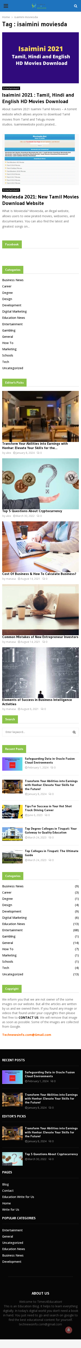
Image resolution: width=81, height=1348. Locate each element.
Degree (7, 293)
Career (6, 286)
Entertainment (11, 88)
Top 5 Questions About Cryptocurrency (32, 511)
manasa (11, 579)
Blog (5, 1184)
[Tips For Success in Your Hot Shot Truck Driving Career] (12, 811)
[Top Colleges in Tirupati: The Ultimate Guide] (12, 856)
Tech (5, 362)
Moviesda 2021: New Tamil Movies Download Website (40, 200)
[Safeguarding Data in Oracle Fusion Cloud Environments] (12, 764)
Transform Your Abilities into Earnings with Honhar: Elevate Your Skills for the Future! (51, 785)
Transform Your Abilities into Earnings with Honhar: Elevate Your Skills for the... (35, 445)
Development (11, 305)
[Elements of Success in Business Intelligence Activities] (40, 672)
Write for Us (10, 1209)
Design (7, 299)
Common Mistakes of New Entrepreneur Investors (40, 637)
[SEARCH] (74, 732)
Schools (7, 355)
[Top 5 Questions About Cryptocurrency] (40, 483)
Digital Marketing (14, 311)
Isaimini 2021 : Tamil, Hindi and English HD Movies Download (38, 98)
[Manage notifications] (68, 1329)
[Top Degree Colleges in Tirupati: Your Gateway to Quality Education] (12, 834)
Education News (13, 318)
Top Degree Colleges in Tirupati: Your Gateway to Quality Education (51, 830)
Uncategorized (12, 368)
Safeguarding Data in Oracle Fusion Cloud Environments (50, 760)
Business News (13, 280)
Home (6, 1203)
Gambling (9, 330)
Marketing (9, 349)
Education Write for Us (18, 1197)
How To (7, 343)
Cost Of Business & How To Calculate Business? (39, 574)
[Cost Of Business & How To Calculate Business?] (40, 546)
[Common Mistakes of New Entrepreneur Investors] (40, 609)
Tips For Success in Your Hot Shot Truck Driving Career (48, 808)
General (7, 337)
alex (8, 453)
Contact (8, 1190)
